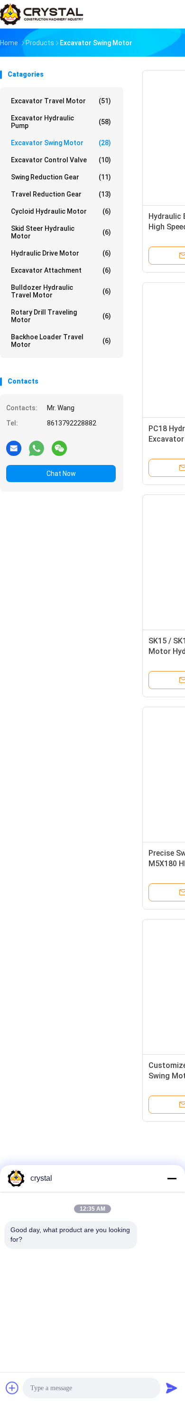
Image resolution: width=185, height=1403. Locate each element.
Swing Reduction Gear (61, 177)
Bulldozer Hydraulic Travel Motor (61, 291)
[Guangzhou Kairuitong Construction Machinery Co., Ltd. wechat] (59, 447)
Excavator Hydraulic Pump (61, 121)
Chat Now (61, 473)
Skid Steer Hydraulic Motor (61, 232)
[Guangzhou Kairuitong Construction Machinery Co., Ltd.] (41, 14)
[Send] (171, 1387)
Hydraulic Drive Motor (61, 253)
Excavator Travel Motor (61, 101)
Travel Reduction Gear (61, 194)
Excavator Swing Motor (61, 143)
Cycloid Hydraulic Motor (61, 211)
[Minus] (171, 1178)
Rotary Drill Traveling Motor (61, 316)
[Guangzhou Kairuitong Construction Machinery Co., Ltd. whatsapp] (36, 447)
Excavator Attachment (61, 270)
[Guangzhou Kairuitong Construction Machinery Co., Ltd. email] (13, 447)
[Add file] (12, 1387)
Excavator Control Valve (61, 160)
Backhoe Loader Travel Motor (61, 340)
